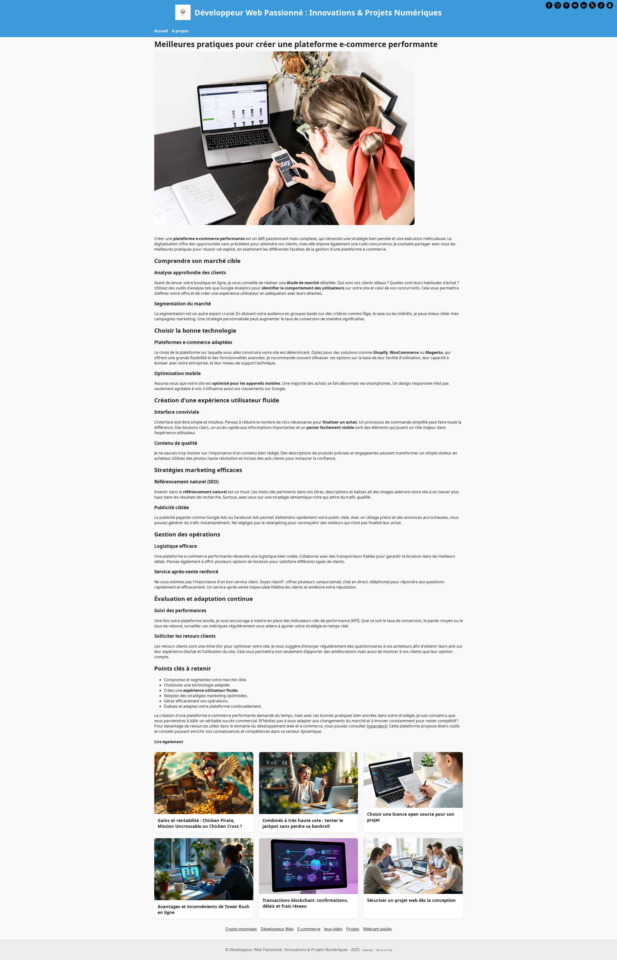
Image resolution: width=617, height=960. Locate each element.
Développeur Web (277, 929)
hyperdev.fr (377, 726)
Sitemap (368, 950)
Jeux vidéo (333, 929)
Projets (352, 929)
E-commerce (308, 929)
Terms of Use (384, 950)
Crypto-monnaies (241, 929)
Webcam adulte (377, 929)
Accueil (161, 31)
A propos (180, 31)
